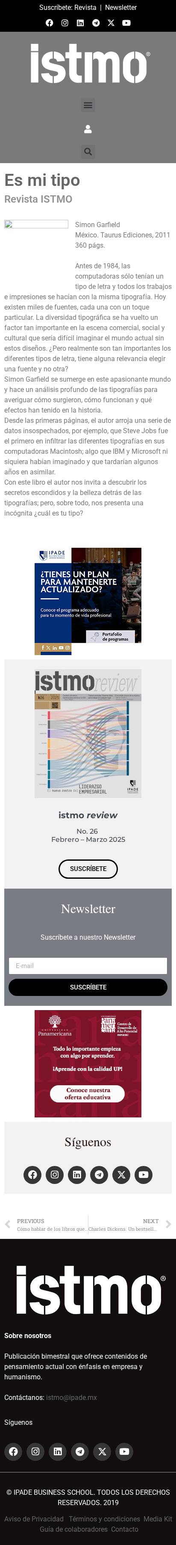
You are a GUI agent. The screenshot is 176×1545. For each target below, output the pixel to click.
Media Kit (158, 1519)
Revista (85, 7)
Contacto (124, 1529)
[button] (88, 105)
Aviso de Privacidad (34, 1519)
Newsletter (121, 7)
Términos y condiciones (104, 1519)
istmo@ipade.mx (71, 1397)
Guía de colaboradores (74, 1529)
